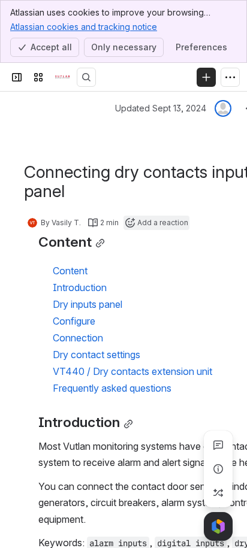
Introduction (80, 287)
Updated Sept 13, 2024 (160, 108)
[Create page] (218, 492)
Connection (78, 338)
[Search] (86, 77)
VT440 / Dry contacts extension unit (132, 371)
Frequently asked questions (112, 388)
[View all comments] (218, 445)
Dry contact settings (96, 355)
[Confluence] (62, 77)
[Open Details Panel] (218, 469)
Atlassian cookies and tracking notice (83, 27)
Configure (74, 321)
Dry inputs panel (87, 304)
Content (70, 271)
